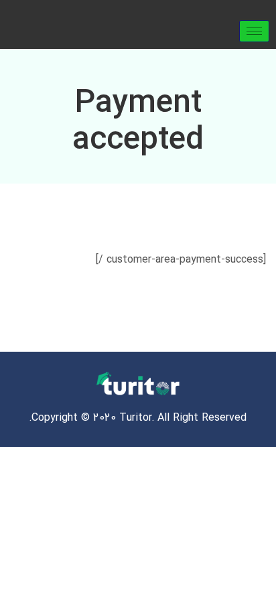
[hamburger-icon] (254, 31)
